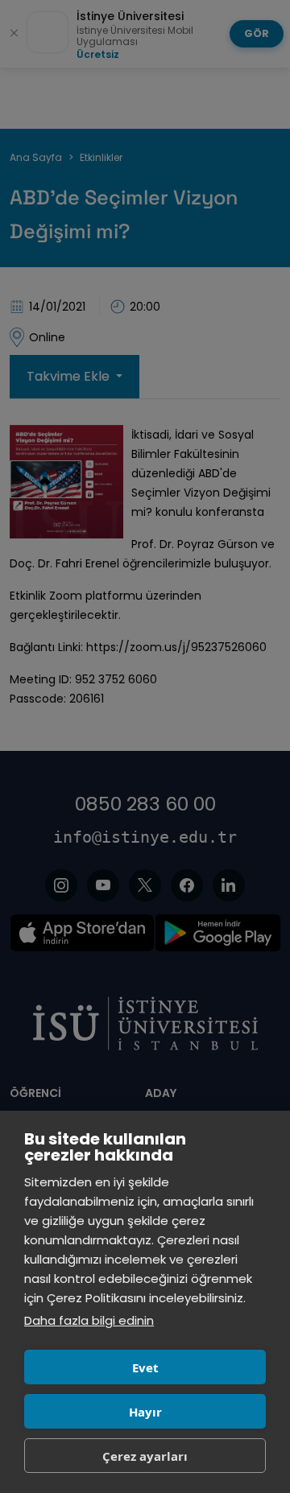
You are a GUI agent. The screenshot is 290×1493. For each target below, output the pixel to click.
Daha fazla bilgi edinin (89, 1320)
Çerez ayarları (145, 1456)
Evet (145, 1367)
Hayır (145, 1412)
